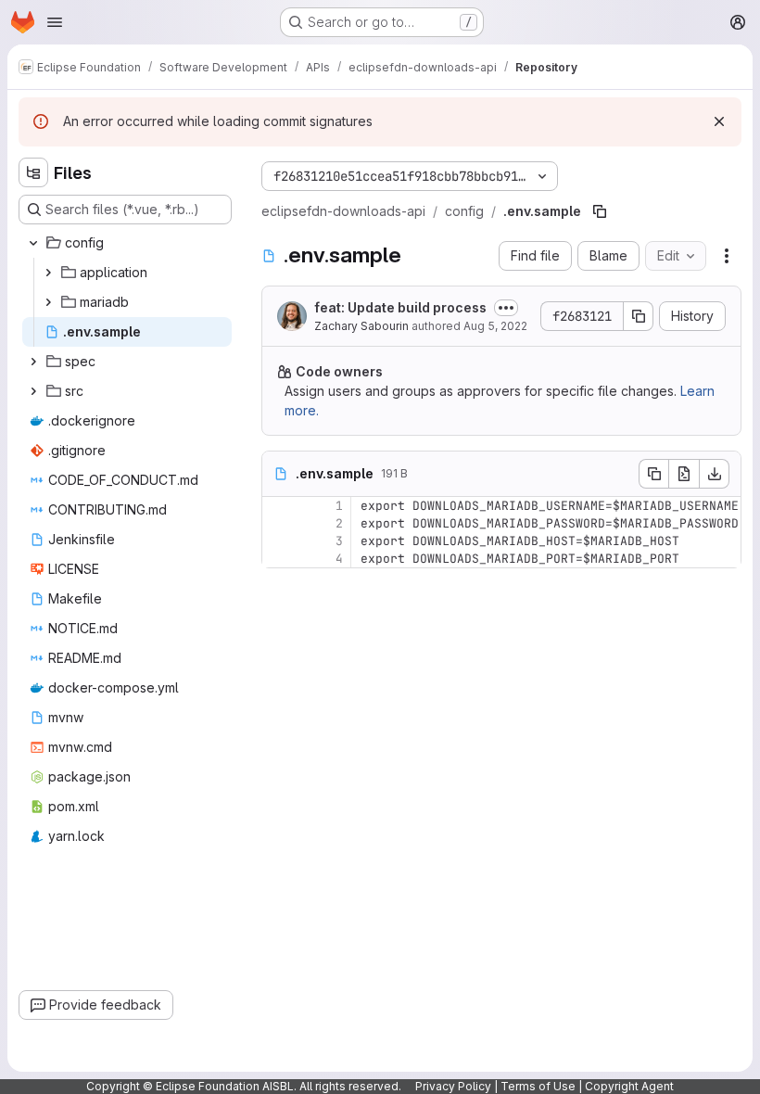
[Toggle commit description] (506, 307)
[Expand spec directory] (33, 361)
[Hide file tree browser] (33, 172)
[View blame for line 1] (278, 506)
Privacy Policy (453, 1086)
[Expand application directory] (48, 272)
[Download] (714, 474)
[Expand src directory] (33, 391)
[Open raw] (684, 474)
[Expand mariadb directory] (48, 302)
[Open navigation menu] (55, 22)
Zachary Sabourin (361, 326)
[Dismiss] (719, 121)
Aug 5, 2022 (495, 326)
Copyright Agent (629, 1086)
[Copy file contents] (653, 474)
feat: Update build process (400, 307)
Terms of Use (538, 1086)
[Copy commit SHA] (638, 316)
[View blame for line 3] (278, 541)
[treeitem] (127, 243)
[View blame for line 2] (278, 523)
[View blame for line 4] (278, 558)
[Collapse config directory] (33, 243)
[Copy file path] (599, 211)
